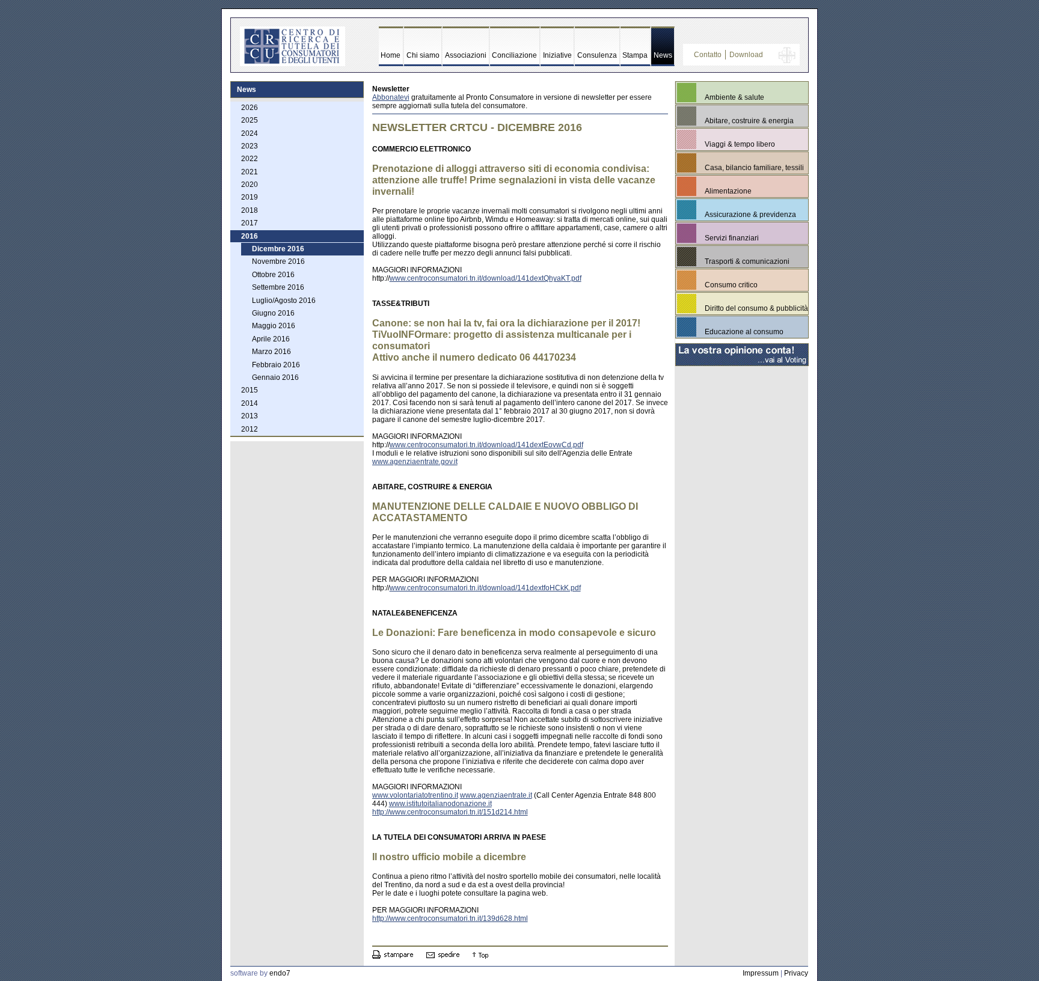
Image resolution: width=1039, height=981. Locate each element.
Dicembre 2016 (278, 249)
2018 (249, 210)
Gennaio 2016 (275, 377)
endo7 (279, 973)
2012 (249, 429)
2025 (249, 120)
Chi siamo (423, 55)
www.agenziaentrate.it (496, 795)
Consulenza (597, 55)
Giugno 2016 (273, 313)
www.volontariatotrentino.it (415, 795)
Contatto (708, 54)
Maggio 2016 (273, 326)
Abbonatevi (390, 97)
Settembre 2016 (278, 287)
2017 (249, 223)
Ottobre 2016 (273, 274)
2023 (249, 146)
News (663, 55)
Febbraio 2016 (276, 365)
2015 (249, 390)
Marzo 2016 (271, 351)
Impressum (761, 973)
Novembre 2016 (278, 261)
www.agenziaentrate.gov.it (415, 461)
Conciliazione (514, 55)
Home (390, 55)
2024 (249, 133)
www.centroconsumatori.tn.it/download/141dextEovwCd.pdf (486, 445)
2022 (249, 158)
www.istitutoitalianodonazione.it (440, 803)
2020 (249, 184)
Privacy (796, 973)
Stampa (635, 55)
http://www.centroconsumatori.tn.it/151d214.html (450, 812)
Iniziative (557, 55)
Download (746, 54)
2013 (249, 416)
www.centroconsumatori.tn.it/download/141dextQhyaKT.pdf (485, 278)
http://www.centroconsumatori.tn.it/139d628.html (450, 918)
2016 (249, 236)
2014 (249, 403)
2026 (249, 107)
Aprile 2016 (271, 339)
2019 (249, 197)
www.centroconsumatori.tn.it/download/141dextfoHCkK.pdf (485, 588)
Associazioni (465, 55)
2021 (249, 172)
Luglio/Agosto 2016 (284, 300)
